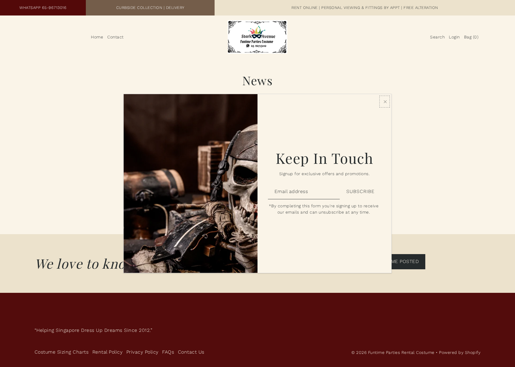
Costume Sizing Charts (62, 352)
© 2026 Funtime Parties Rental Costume (393, 352)
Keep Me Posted (398, 261)
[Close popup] (384, 102)
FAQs (168, 352)
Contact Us (191, 352)
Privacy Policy (142, 352)
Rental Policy (107, 352)
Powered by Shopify (459, 352)
